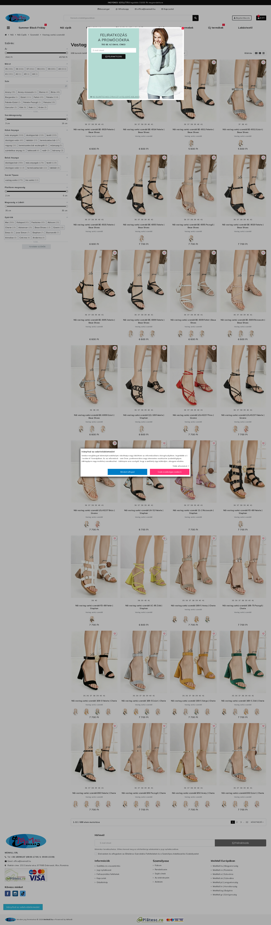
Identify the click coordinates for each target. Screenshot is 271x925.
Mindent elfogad (127, 472)
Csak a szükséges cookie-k (170, 472)
